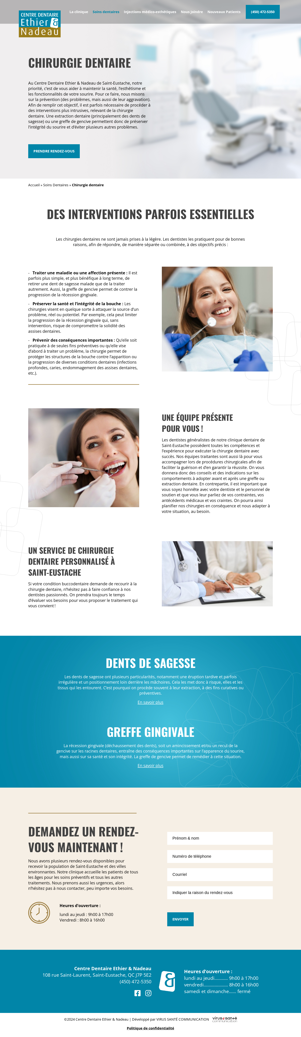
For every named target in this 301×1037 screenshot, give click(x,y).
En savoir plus (150, 702)
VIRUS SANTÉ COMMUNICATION (182, 1019)
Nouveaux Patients (224, 12)
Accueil (34, 185)
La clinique (79, 12)
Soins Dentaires (55, 185)
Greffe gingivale (150, 731)
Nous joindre (192, 12)
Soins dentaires (106, 12)
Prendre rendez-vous (54, 151)
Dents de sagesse (150, 662)
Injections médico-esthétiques (150, 12)
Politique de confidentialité (150, 1028)
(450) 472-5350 (263, 11)
